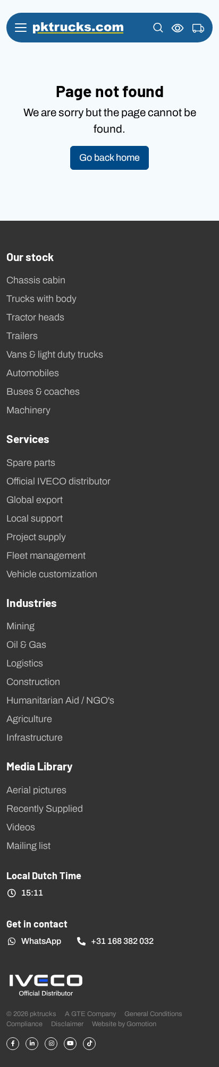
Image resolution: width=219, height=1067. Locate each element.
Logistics (24, 663)
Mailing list (28, 846)
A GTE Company (90, 1014)
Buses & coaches (43, 391)
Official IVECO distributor (58, 481)
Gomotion (141, 1024)
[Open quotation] (198, 28)
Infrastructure (34, 737)
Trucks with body (41, 299)
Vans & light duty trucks (54, 354)
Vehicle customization (51, 574)
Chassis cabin (35, 280)
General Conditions (153, 1014)
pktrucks (78, 27)
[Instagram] (51, 1043)
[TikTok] (89, 1043)
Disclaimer (67, 1024)
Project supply (36, 537)
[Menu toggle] (21, 27)
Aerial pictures (36, 790)
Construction (33, 682)
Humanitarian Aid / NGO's (60, 700)
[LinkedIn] (32, 1043)
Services (27, 438)
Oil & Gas (26, 645)
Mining (20, 626)
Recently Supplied (44, 809)
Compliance (24, 1024)
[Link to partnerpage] (45, 984)
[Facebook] (12, 1043)
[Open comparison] (178, 28)
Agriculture (29, 719)
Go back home (109, 157)
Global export (34, 500)
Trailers (22, 336)
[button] (158, 27)
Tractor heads (35, 317)
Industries (31, 602)
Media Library (39, 765)
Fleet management (46, 555)
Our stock (30, 256)
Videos (20, 827)
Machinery (28, 410)
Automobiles (32, 373)
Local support (34, 518)
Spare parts (30, 463)
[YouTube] (70, 1043)
